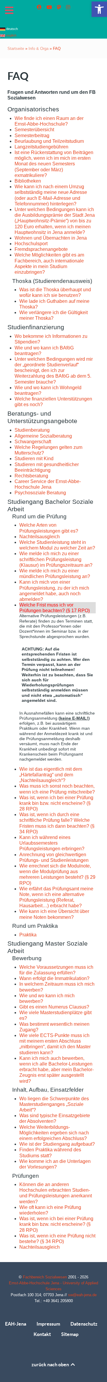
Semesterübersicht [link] (34, 129)
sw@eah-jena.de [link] (82, 1295)
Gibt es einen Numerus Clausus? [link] (54, 1006)
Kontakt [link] (42, 1334)
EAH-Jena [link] (15, 1323)
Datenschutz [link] (83, 1323)
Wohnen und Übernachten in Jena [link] (51, 237)
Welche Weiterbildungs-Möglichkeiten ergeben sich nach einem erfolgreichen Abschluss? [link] (54, 1133)
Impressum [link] (48, 1323)
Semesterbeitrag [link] (32, 135)
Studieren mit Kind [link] (34, 458)
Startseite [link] (15, 48)
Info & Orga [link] (38, 48)
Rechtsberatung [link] (31, 475)
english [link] (10, 35)
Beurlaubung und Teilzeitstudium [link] (49, 141)
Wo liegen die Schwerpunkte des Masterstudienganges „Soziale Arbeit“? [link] (54, 1104)
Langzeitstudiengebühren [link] (41, 146)
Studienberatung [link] (32, 430)
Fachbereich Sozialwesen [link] (45, 1277)
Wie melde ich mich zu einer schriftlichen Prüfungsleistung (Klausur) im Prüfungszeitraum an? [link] (55, 559)
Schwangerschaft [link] (33, 441)
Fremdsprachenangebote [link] (41, 249)
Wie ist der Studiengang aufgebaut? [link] (57, 1144)
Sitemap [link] (69, 1334)
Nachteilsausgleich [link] (39, 536)
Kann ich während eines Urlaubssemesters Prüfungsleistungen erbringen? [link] (51, 843)
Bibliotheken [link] (28, 180)
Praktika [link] (28, 934)
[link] (99, 9)
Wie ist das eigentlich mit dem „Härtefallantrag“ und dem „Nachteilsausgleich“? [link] (50, 775)
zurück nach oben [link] (51, 1364)
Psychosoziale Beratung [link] (40, 492)
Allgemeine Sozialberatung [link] (43, 435)
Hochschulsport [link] (31, 243)
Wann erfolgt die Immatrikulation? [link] (54, 978)
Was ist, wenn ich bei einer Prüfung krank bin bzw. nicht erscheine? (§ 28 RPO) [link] (56, 803)
